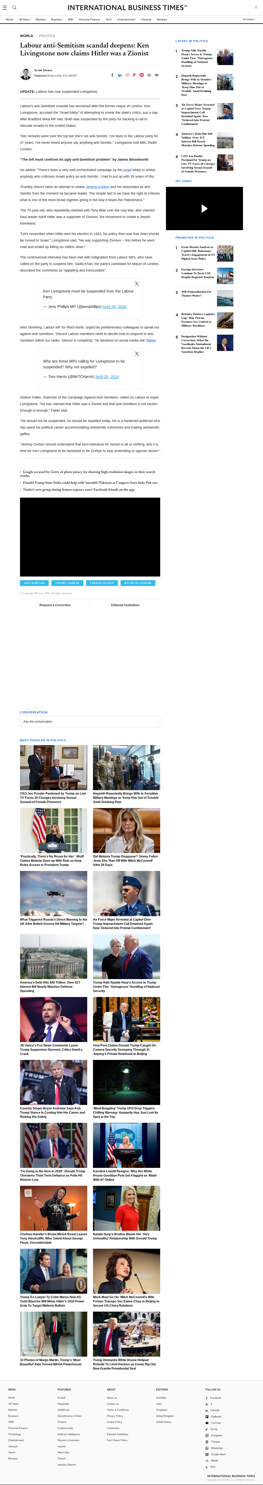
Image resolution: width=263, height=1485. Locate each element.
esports (62, 1446)
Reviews (162, 19)
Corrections (113, 1428)
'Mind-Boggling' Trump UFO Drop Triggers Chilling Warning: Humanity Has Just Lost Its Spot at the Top (125, 1112)
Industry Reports (67, 1464)
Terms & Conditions (118, 1409)
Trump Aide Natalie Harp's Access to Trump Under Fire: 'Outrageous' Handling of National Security (126, 987)
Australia (161, 1397)
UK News (24, 19)
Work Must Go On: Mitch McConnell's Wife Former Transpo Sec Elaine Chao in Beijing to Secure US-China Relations (126, 1301)
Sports (12, 1452)
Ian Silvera (45, 70)
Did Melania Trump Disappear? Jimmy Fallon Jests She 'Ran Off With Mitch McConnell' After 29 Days (125, 861)
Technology (14, 1434)
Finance (62, 1422)
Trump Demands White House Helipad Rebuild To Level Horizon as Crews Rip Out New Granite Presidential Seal (124, 1364)
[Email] (149, 75)
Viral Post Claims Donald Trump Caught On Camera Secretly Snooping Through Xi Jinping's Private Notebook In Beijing (124, 1049)
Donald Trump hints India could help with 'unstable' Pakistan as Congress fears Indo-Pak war (90, 483)
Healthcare (64, 1409)
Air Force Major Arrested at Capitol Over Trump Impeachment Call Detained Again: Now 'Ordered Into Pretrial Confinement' (123, 924)
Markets (40, 19)
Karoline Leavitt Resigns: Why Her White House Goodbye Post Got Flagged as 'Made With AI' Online (125, 1175)
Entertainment (126, 19)
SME (70, 19)
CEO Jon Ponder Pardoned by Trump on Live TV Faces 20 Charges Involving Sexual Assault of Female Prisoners (53, 798)
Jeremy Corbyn (97, 187)
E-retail (61, 1397)
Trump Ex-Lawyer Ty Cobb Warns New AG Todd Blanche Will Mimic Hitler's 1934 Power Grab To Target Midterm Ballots (52, 1301)
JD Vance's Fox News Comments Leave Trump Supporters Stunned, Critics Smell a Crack (51, 1049)
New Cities (64, 1452)
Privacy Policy (115, 1416)
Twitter (151, 340)
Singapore (161, 1409)
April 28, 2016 (114, 306)
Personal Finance (89, 19)
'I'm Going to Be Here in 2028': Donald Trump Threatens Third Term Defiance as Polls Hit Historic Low (52, 1175)
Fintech (62, 1458)
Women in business (69, 1440)
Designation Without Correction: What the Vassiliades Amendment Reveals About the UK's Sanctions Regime (196, 344)
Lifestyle (146, 19)
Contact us (113, 1403)
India (159, 1403)
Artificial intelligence (69, 1434)
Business (56, 19)
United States (163, 1422)
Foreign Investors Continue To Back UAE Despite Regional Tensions (197, 273)
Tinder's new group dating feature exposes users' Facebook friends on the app (78, 490)
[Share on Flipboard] (134, 75)
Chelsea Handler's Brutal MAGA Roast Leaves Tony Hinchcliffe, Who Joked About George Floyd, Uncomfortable (53, 1238)
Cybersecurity (65, 1428)
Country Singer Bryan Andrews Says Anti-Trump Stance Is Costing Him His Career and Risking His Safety (52, 1112)
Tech (109, 19)
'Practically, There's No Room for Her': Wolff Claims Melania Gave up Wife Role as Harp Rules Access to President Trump (52, 861)
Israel (127, 170)
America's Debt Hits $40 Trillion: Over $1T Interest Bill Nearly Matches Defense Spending (50, 987)
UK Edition (248, 19)
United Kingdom (165, 1416)
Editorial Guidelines (125, 605)
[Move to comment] (156, 75)
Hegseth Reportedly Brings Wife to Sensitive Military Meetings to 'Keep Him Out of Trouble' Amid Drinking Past (126, 798)
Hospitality (63, 1403)
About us (112, 1397)
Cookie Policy (114, 1422)
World (9, 19)
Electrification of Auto (69, 1416)
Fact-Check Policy (117, 1440)
